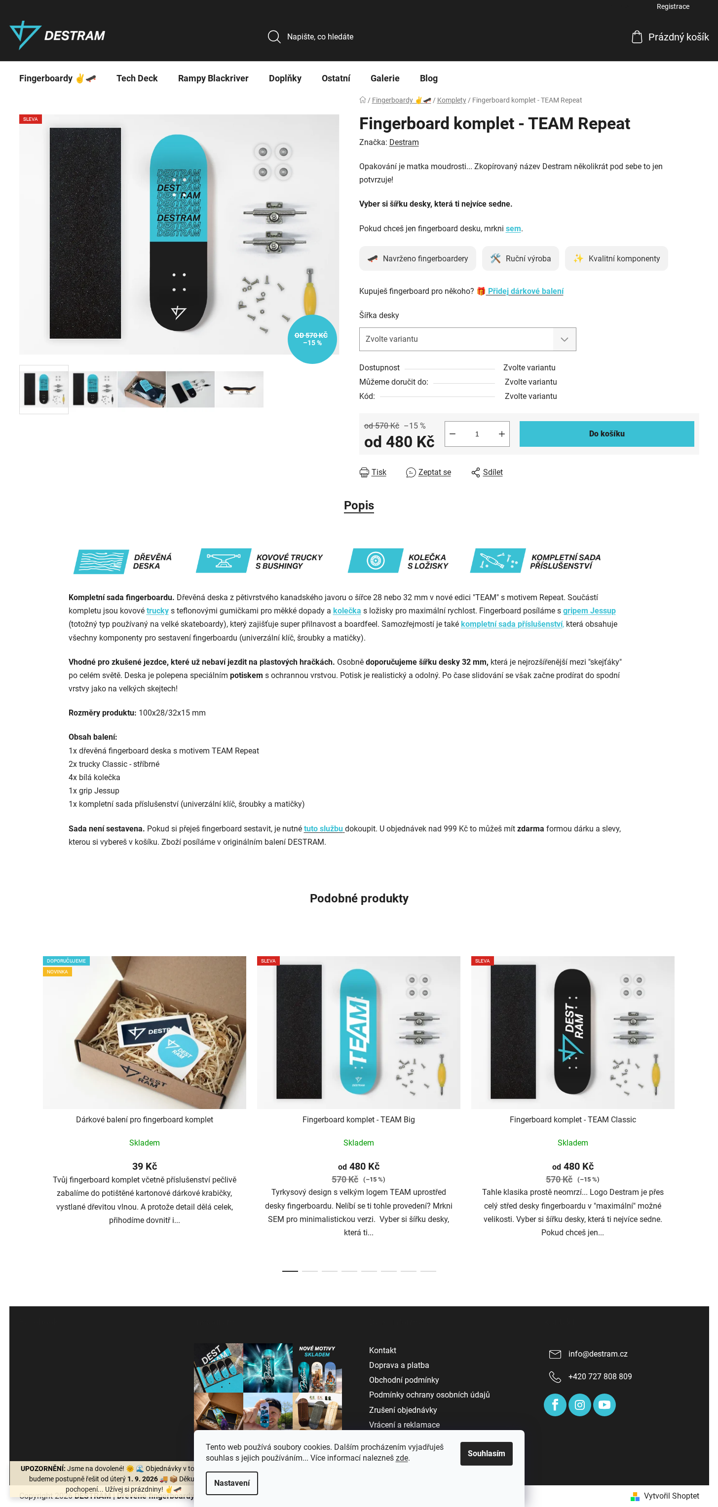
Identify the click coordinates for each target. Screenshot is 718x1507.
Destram (404, 142)
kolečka (347, 610)
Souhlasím (486, 1453)
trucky (158, 610)
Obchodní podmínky (404, 1380)
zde (402, 1458)
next (691, 1111)
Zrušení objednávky (403, 1410)
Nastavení (232, 1483)
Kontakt (382, 1350)
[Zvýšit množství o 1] (501, 434)
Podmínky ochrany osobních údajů (429, 1394)
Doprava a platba (399, 1365)
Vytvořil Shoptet (671, 1496)
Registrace (673, 6)
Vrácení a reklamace (404, 1425)
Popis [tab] (359, 505)
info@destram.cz (598, 1354)
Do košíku (607, 433)
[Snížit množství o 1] (452, 434)
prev (27, 1111)
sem (513, 228)
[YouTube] (604, 1405)
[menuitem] (57, 78)
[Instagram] (579, 1405)
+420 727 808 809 (600, 1376)
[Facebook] (555, 1405)
